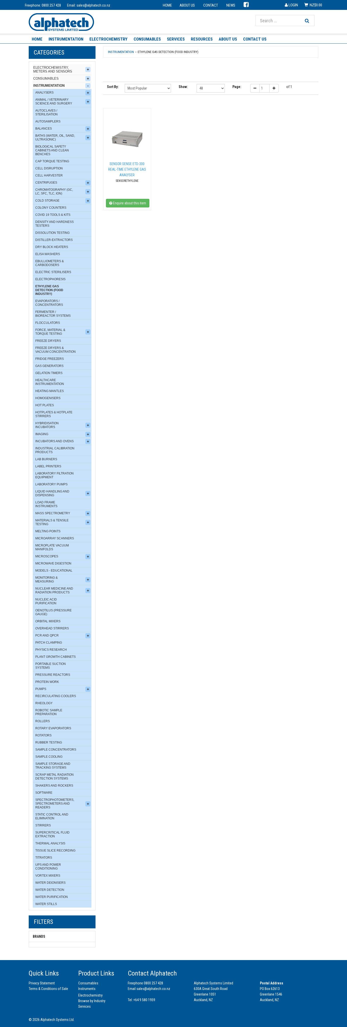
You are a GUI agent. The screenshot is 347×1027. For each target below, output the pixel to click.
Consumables (147, 39)
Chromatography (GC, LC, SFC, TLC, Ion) (54, 191)
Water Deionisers (50, 882)
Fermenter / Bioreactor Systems (53, 313)
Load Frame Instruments (46, 504)
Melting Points (47, 531)
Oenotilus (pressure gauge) (53, 612)
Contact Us (254, 39)
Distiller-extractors (54, 240)
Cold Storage (47, 200)
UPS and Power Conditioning (48, 866)
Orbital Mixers (47, 621)
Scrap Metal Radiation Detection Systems (54, 776)
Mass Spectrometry (52, 513)
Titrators (43, 857)
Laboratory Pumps (51, 484)
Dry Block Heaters (51, 247)
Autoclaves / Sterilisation (46, 112)
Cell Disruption (49, 168)
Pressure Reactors (52, 675)
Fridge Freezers (49, 359)
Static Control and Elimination (51, 816)
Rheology (44, 703)
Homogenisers (47, 398)
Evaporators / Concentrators (49, 303)
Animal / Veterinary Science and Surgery (53, 101)
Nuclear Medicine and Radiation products (54, 590)
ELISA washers (47, 254)
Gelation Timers (48, 373)
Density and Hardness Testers (54, 223)
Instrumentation (66, 39)
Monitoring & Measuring (46, 579)
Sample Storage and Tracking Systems (52, 765)
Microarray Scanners (54, 538)
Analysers (44, 92)
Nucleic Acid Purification (46, 601)
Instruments (87, 989)
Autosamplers (47, 121)
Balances (43, 128)
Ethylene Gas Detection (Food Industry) (49, 290)
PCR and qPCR (47, 635)
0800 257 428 (51, 5)
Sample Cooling (48, 756)
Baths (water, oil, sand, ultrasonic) (55, 137)
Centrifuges (46, 182)
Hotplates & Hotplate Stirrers (53, 414)
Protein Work (47, 682)
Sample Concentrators (55, 749)
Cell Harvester (49, 175)
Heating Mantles (49, 391)
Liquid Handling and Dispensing (52, 493)
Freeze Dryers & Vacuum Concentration (55, 349)
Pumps (40, 689)
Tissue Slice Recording (55, 850)
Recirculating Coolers (55, 696)
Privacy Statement (42, 983)
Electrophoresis (50, 279)
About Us (228, 39)
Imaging (41, 434)
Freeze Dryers (48, 341)
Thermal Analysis (50, 843)
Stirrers (43, 825)
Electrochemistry (108, 39)
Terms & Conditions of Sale (48, 989)
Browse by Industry (91, 1001)
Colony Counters (50, 207)
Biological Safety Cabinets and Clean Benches (52, 150)
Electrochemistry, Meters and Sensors (52, 69)
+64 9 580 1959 (144, 1000)
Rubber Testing (48, 742)
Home (37, 39)
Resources (202, 39)
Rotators (43, 735)
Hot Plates (44, 405)
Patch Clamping (48, 642)
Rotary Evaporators (53, 728)
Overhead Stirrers (52, 628)
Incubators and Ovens (54, 441)
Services (176, 39)
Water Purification (51, 897)
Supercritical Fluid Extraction (52, 834)
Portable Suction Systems (50, 665)
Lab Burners (46, 459)
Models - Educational (53, 570)
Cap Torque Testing (52, 161)
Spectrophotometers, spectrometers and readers (54, 803)
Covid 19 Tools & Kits (52, 215)
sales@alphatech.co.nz (93, 5)
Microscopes (46, 556)
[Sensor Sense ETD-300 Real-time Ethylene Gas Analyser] (127, 139)
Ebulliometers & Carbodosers (49, 263)
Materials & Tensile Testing (52, 522)
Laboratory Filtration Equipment (54, 475)
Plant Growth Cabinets (55, 657)
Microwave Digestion (53, 563)
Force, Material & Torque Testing (50, 331)
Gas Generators (49, 366)
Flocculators (47, 323)
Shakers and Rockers (54, 785)
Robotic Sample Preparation (48, 712)
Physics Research (51, 649)
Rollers (42, 721)
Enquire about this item (129, 203)
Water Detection (49, 890)
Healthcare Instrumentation (49, 382)
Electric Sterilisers (53, 272)
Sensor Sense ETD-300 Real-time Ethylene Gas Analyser (127, 169)
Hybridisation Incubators (47, 425)
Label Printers (48, 466)
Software (43, 792)
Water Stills (46, 904)
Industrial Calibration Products (54, 450)
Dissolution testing (52, 233)
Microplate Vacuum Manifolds (52, 547)
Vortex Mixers (47, 875)
